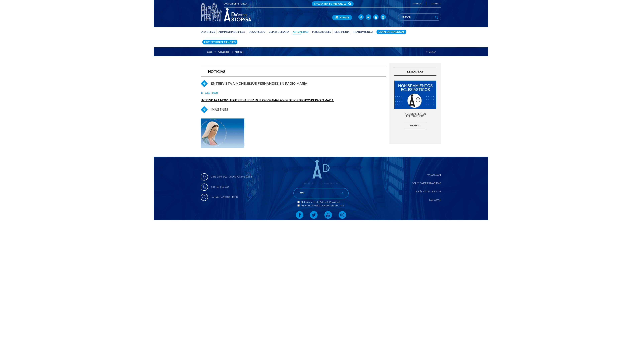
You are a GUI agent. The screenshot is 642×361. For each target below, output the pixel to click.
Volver (432, 52)
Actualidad (223, 52)
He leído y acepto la (310, 202)
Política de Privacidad (329, 202)
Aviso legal (434, 174)
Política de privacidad (426, 183)
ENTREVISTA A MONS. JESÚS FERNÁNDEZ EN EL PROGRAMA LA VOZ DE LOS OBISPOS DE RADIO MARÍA (267, 100)
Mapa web (435, 200)
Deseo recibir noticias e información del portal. (323, 205)
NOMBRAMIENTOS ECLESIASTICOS (415, 115)
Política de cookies (428, 191)
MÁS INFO (415, 125)
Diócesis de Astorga (235, 4)
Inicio (209, 52)
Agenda (344, 17)
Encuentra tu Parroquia (330, 4)
